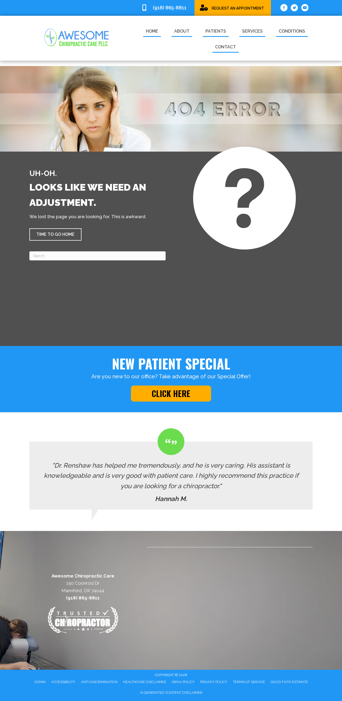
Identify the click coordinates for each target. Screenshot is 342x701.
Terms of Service (249, 682)
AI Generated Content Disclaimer (171, 693)
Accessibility (63, 682)
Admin (40, 682)
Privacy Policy (213, 682)
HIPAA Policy (183, 682)
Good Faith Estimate (289, 682)
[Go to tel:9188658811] (165, 7)
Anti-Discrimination (99, 682)
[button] (55, 234)
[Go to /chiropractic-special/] (233, 7)
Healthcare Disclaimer (144, 682)
